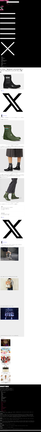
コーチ (7, 244)
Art (1, 391)
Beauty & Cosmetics (3, 392)
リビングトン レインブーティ (7, 245)
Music (1, 399)
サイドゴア (10, 244)
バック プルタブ (13, 244)
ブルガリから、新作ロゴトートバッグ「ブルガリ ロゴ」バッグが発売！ (5, 373)
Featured (2, 394)
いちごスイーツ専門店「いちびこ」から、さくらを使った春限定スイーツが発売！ (5, 364)
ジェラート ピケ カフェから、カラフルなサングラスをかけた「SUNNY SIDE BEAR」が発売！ (5, 355)
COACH (2, 244)
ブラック (16, 244)
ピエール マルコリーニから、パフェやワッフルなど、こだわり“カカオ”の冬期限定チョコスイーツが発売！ (5, 382)
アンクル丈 (5, 244)
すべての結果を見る (9, 5)
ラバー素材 (2, 245)
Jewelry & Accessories (3, 397)
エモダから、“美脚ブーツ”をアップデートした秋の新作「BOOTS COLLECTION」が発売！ (9, 276)
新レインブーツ (12, 245)
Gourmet (2, 396)
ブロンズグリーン (19, 244)
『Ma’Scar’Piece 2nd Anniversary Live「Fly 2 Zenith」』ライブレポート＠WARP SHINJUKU (9, 335)
